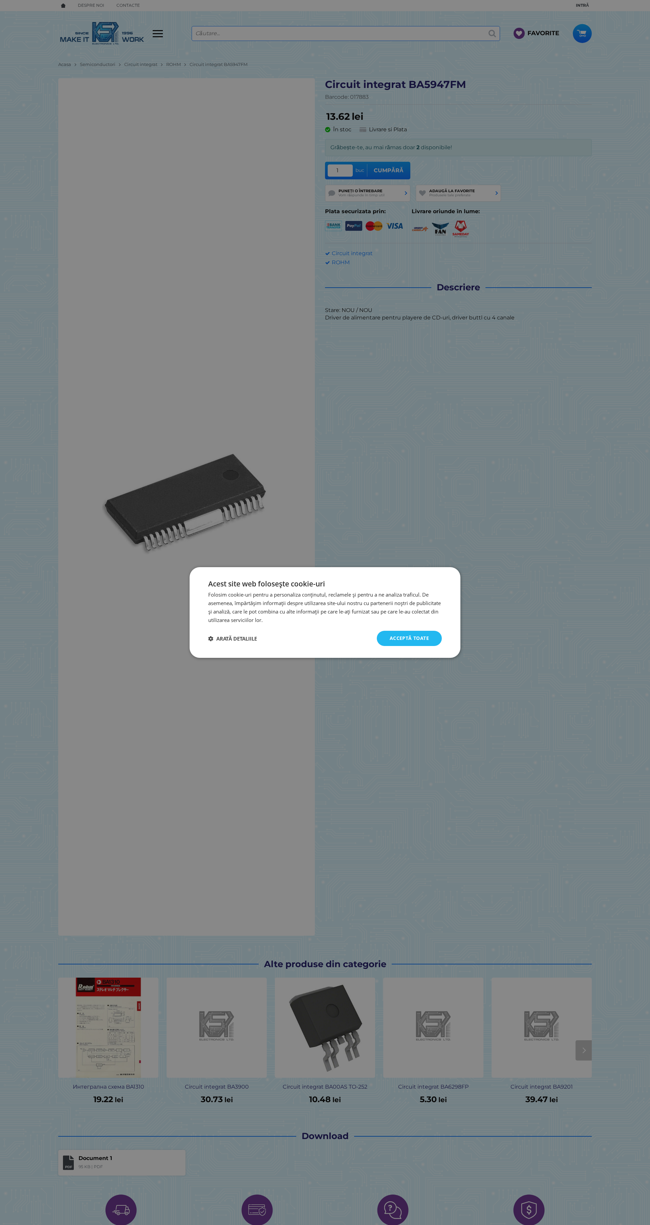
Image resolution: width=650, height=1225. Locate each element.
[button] (232, 638)
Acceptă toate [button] (409, 638)
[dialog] (325, 612)
